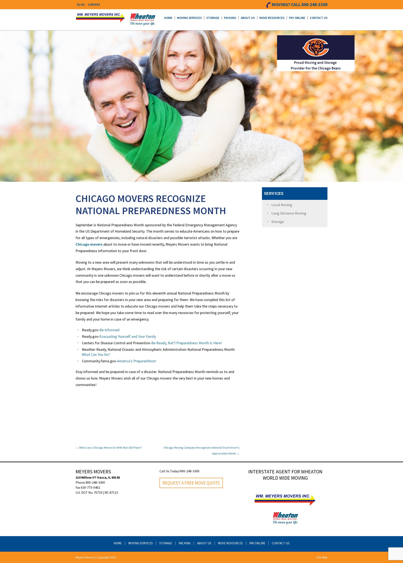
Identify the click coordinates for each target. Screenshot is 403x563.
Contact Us (318, 17)
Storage (212, 17)
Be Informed (109, 329)
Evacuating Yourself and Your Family (127, 336)
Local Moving (281, 204)
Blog (81, 5)
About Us (248, 17)
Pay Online (297, 17)
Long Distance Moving (288, 213)
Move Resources (271, 17)
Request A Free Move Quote (191, 483)
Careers (94, 5)
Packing (230, 17)
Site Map (322, 557)
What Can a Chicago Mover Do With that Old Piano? (109, 447)
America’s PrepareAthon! (136, 361)
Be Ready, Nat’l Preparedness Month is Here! (186, 342)
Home (168, 17)
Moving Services (189, 17)
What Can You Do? (96, 354)
